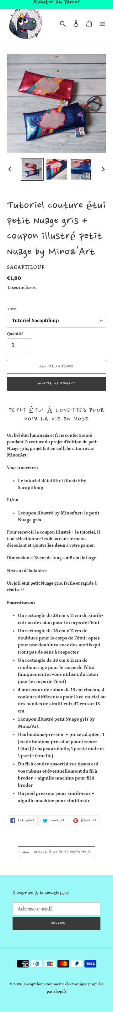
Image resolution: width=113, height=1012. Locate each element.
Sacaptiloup (34, 984)
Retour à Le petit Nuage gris (61, 852)
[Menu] (102, 23)
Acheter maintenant (56, 384)
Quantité (15, 333)
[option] (32, 169)
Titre (11, 309)
